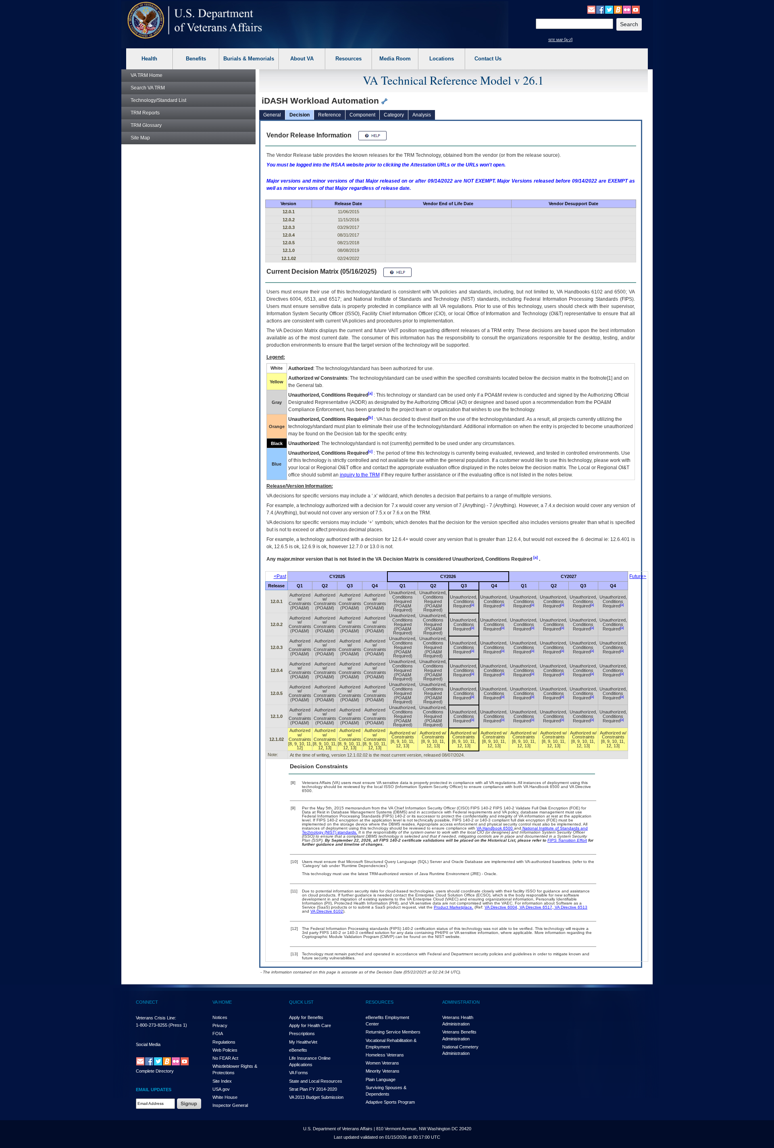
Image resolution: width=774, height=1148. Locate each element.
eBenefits (298, 1050)
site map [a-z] (560, 39)
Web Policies (224, 1050)
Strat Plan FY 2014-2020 (313, 1089)
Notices (219, 1017)
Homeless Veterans (385, 1054)
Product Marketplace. (453, 907)
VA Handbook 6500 (495, 828)
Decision (299, 115)
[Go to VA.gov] (195, 20)
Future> (637, 576)
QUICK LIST (301, 1002)
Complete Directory (155, 1071)
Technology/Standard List (158, 100)
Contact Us (487, 59)
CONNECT (147, 1002)
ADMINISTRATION (461, 1002)
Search (148, 88)
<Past (280, 576)
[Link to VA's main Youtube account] (635, 9)
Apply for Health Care (310, 1025)
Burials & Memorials (248, 59)
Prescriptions (302, 1033)
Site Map (140, 138)
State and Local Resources (315, 1081)
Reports (145, 113)
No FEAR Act (225, 1058)
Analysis (421, 115)
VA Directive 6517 (535, 907)
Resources (348, 59)
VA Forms (298, 1072)
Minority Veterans (382, 1071)
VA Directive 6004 (501, 907)
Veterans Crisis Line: (156, 1017)
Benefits (196, 59)
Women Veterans (382, 1063)
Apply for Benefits (306, 1017)
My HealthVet (303, 1042)
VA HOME (222, 1002)
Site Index (222, 1081)
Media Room (395, 59)
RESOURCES (379, 1002)
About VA (302, 59)
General (272, 115)
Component (362, 115)
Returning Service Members (393, 1031)
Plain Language (380, 1079)
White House (224, 1097)
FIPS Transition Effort (567, 840)
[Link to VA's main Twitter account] (609, 9)
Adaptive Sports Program (390, 1102)
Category (394, 115)
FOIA (217, 1033)
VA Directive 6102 (326, 911)
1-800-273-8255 (151, 1025)
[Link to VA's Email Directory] (591, 9)
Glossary (146, 125)
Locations (441, 59)
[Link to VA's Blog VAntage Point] (618, 9)
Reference (329, 115)
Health (149, 59)
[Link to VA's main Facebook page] (600, 9)
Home (146, 75)
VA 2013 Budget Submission (316, 1097)
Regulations (223, 1042)
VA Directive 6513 (570, 907)
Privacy (219, 1025)
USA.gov (221, 1089)
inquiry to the (360, 475)
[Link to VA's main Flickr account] (626, 9)
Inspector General (230, 1105)
